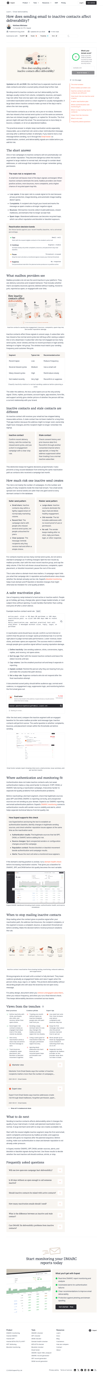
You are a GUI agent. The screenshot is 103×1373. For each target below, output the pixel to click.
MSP (56, 3)
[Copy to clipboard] (61, 621)
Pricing (63, 3)
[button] (43, 1007)
